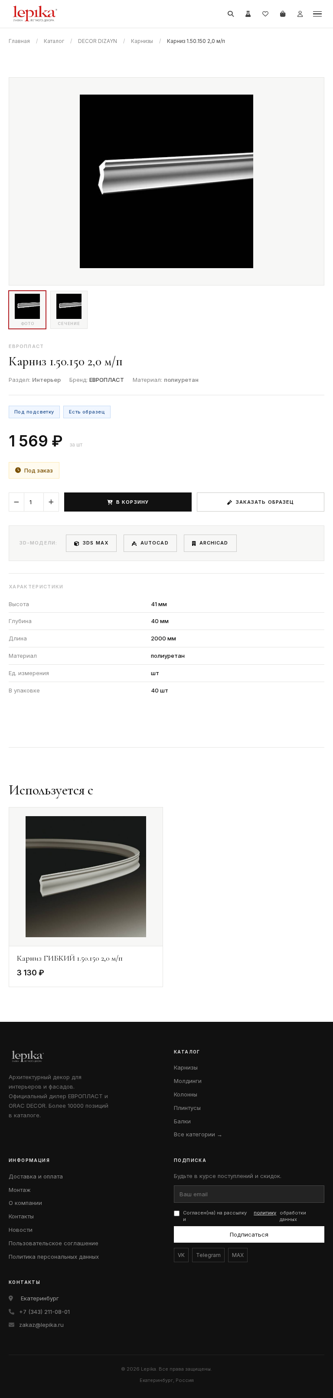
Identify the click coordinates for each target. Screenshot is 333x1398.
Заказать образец (265, 502)
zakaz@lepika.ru (41, 1324)
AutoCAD (154, 543)
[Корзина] (283, 14)
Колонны (185, 1094)
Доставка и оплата (36, 1176)
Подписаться (249, 1234)
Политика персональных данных (54, 1256)
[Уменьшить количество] (16, 502)
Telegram (208, 1255)
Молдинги (188, 1080)
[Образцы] (248, 14)
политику (265, 1213)
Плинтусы (187, 1107)
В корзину (132, 502)
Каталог (54, 41)
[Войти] (300, 14)
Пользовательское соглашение (53, 1243)
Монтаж (20, 1189)
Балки (182, 1121)
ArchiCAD (214, 543)
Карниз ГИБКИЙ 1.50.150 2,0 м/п (70, 958)
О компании (25, 1202)
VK (181, 1255)
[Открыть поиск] (231, 14)
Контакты (21, 1216)
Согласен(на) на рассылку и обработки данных (244, 1216)
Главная (19, 41)
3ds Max (95, 543)
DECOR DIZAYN (97, 41)
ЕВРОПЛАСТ (106, 379)
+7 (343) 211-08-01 (44, 1311)
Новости (21, 1229)
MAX (238, 1255)
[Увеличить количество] (51, 502)
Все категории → (198, 1134)
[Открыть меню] (317, 14)
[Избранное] (265, 14)
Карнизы (142, 41)
